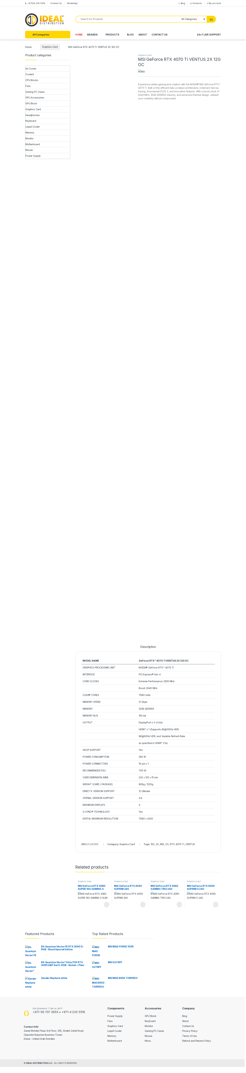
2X (157, 844)
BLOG (130, 34)
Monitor (29, 138)
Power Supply (33, 155)
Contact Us (56, 3)
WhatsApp (72, 3)
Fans (27, 86)
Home (28, 46)
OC (167, 844)
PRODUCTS (112, 34)
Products (197, 3)
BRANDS (92, 34)
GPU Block (31, 103)
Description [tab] (148, 647)
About (185, 1021)
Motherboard (32, 144)
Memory (29, 132)
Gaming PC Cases (35, 91)
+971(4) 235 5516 (36, 3)
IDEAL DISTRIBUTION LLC (39, 1063)
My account (215, 3)
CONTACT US (160, 34)
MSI (162, 844)
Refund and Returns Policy (196, 1040)
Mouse (29, 150)
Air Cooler (30, 68)
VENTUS (190, 844)
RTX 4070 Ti (177, 844)
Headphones (32, 115)
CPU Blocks (31, 80)
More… (148, 1040)
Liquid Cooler (32, 126)
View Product (105, 904)
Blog (183, 3)
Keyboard (30, 120)
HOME (79, 34)
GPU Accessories (34, 97)
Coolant (29, 74)
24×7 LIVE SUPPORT (209, 34)
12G (153, 844)
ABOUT (142, 34)
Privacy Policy (189, 1030)
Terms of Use (189, 1035)
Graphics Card (50, 46)
